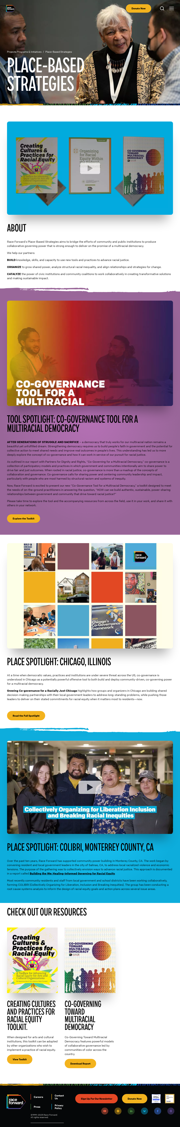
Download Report (80, 1063)
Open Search (163, 8)
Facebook (157, 1111)
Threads (170, 1111)
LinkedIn (131, 1111)
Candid (169, 1098)
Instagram (117, 1111)
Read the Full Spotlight (26, 715)
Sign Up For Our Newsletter (96, 1098)
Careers (38, 1096)
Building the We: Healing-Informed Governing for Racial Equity (72, 873)
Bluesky (144, 1111)
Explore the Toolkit (23, 518)
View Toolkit (20, 1059)
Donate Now (138, 8)
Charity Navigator (156, 1098)
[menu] (171, 8)
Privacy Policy (59, 1106)
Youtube (104, 1111)
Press (37, 1106)
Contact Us (59, 1097)
